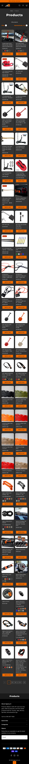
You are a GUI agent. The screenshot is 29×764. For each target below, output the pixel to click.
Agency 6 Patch (5, 601)
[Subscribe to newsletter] (26, 737)
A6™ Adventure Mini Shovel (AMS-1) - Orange (20, 326)
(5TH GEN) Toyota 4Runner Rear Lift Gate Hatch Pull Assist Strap (21, 45)
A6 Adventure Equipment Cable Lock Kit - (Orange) (21, 301)
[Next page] (24, 682)
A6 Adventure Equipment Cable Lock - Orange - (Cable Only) (7, 276)
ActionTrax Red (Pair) (7, 470)
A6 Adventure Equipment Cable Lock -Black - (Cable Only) (21, 276)
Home (11, 10)
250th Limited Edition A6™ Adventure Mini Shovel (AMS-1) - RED (21, 121)
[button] (2, 5)
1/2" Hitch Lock (19, 71)
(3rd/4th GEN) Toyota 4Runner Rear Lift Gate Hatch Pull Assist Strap (7, 45)
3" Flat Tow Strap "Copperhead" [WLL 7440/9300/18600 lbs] (21, 174)
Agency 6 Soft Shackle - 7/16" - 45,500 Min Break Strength (7, 632)
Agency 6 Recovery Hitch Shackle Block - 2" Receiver (21, 603)
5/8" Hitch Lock (5, 224)
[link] (23, 5)
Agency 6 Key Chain (6, 574)
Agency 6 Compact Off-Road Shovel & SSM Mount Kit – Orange (7, 551)
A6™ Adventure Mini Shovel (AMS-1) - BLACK (6, 326)
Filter (3, 25)
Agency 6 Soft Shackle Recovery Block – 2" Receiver (7, 661)
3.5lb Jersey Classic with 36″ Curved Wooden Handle (6, 199)
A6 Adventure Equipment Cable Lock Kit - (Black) (7, 301)
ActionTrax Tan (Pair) (20, 470)
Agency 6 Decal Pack (20, 549)
